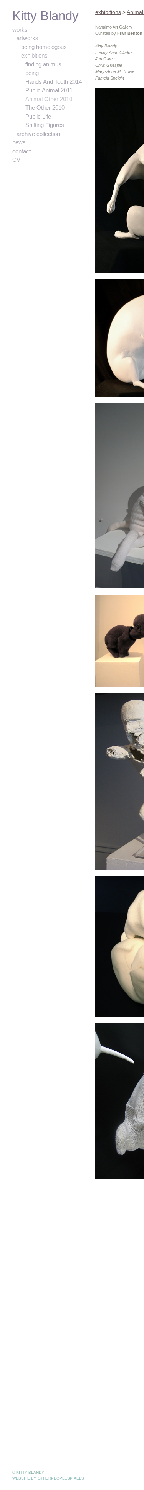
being (32, 73)
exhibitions (35, 55)
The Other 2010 (46, 108)
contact (21, 151)
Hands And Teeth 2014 (55, 82)
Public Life (38, 116)
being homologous (45, 47)
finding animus (44, 64)
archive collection (39, 134)
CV (15, 160)
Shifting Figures (45, 125)
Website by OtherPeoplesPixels (48, 1478)
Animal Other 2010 (50, 99)
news (19, 142)
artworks (28, 38)
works (20, 30)
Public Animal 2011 (50, 90)
